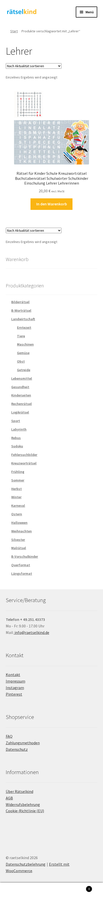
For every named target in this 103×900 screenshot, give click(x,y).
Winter (16, 497)
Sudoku (17, 446)
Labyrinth (18, 429)
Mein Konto (17, 891)
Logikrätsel (20, 412)
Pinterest (14, 694)
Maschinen (25, 344)
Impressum (15, 681)
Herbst (16, 488)
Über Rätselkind (19, 791)
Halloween (19, 522)
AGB (9, 797)
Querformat (20, 565)
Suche (51, 891)
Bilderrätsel (20, 302)
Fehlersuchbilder (24, 454)
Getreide (23, 370)
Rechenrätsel (21, 403)
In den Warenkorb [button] (51, 203)
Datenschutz (17, 749)
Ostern (16, 514)
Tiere (21, 336)
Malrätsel (18, 548)
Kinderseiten (21, 395)
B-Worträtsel (21, 310)
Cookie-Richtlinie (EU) (25, 810)
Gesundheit (20, 387)
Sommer (17, 480)
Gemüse (23, 353)
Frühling (17, 471)
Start (14, 31)
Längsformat (21, 573)
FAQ (9, 736)
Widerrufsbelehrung (23, 804)
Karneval (18, 505)
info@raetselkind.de (31, 632)
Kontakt (13, 674)
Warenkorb (79, 887)
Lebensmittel (21, 378)
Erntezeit (24, 327)
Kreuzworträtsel (23, 463)
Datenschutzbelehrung (26, 864)
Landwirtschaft (23, 319)
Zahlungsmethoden (23, 742)
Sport (15, 421)
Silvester (18, 539)
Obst (21, 361)
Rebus (16, 438)
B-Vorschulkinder (24, 556)
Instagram (15, 687)
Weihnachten (21, 531)
